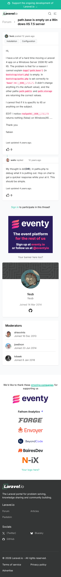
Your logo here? (30, 469)
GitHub (10, 538)
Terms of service (11, 564)
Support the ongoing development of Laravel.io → (32, 4)
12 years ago (35, 160)
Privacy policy (38, 564)
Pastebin (7, 517)
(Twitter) (11, 533)
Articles (34, 511)
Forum (6, 22)
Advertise (7, 570)
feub (30, 296)
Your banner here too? (30, 257)
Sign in (15, 207)
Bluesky (38, 533)
